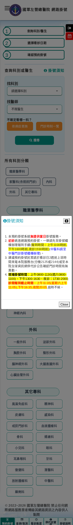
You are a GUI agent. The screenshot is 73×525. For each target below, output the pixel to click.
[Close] (66, 221)
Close (64, 304)
